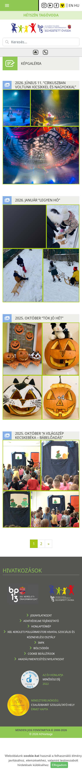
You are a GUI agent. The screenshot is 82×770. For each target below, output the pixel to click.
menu (7, 5)
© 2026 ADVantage (41, 734)
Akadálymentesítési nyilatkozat (41, 659)
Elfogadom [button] (59, 765)
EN (71, 5)
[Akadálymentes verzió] (62, 5)
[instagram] (45, 5)
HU (76, 5)
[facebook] (57, 5)
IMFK (41, 643)
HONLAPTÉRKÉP (41, 626)
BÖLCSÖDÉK (41, 648)
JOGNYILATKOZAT (41, 615)
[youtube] (51, 5)
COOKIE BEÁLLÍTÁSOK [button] (41, 654)
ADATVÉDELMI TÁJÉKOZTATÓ (41, 621)
